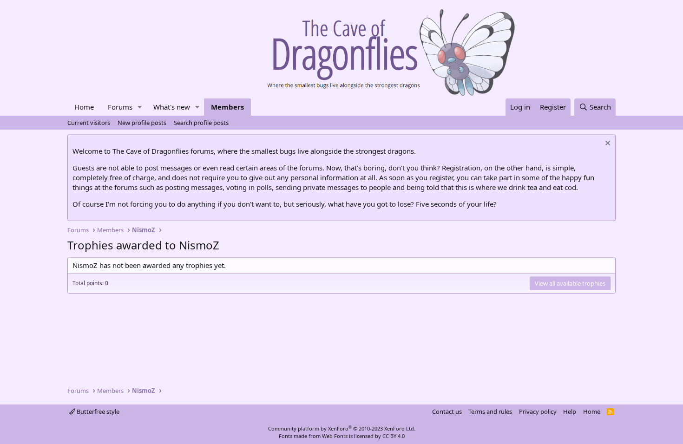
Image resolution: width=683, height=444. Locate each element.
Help (569, 411)
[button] (139, 107)
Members (227, 106)
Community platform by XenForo (341, 428)
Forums (120, 106)
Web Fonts (335, 435)
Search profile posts (201, 122)
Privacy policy (538, 411)
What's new (171, 106)
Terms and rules (490, 411)
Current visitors (88, 122)
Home (84, 106)
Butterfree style (97, 411)
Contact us (447, 411)
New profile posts (142, 122)
